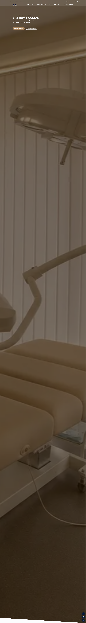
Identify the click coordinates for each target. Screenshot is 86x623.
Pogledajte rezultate (31, 28)
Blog (58, 4)
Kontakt (55, 4)
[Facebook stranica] (75, 1)
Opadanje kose (43, 4)
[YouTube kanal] (79, 1)
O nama (32, 4)
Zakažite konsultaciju (18, 28)
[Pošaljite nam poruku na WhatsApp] (83, 620)
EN (69, 1)
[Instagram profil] (77, 1)
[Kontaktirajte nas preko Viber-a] (83, 617)
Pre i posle (38, 4)
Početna (28, 4)
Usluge (50, 4)
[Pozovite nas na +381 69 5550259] (83, 613)
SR (67, 1)
